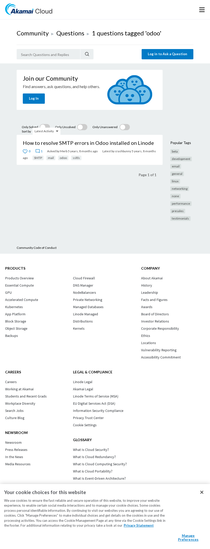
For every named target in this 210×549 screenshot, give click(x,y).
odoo (63, 158)
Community (33, 33)
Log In (34, 98)
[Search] (86, 54)
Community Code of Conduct (37, 248)
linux (175, 181)
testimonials (180, 218)
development (181, 159)
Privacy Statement (139, 525)
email (176, 166)
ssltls (76, 158)
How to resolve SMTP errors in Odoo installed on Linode (88, 143)
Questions (70, 33)
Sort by (26, 131)
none (175, 196)
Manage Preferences (188, 538)
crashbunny (123, 151)
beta (175, 151)
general (177, 174)
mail (51, 158)
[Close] (201, 492)
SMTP (38, 158)
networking (179, 189)
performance (181, 203)
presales (178, 211)
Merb (63, 151)
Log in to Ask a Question (167, 54)
